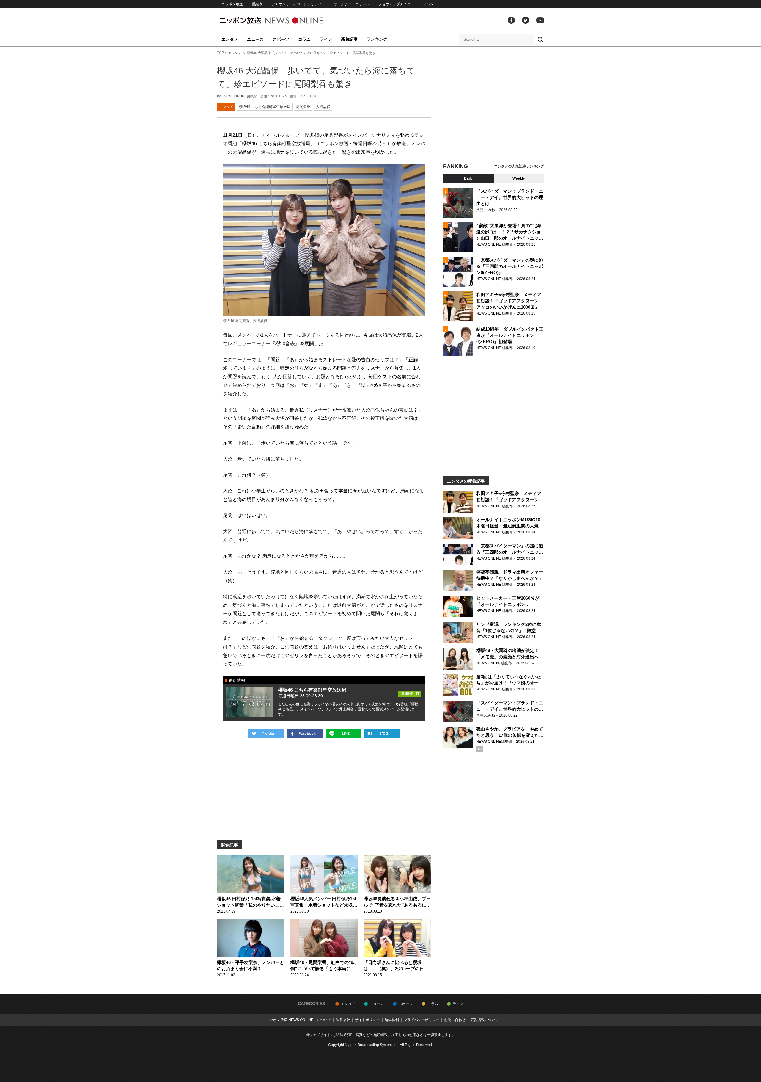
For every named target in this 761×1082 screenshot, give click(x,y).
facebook (511, 20)
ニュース (255, 39)
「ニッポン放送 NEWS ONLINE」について (296, 1020)
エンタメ (229, 39)
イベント (430, 4)
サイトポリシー (367, 1020)
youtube (540, 20)
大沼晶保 (323, 107)
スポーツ (281, 39)
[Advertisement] (493, 105)
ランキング (377, 39)
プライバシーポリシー (421, 1020)
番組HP (409, 692)
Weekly (518, 178)
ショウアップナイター (396, 4)
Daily (468, 178)
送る (343, 733)
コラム (304, 39)
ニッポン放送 (232, 4)
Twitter (525, 20)
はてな (382, 733)
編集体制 (392, 1020)
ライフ (326, 39)
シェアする (305, 733)
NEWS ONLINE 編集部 (240, 96)
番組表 (257, 4)
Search (540, 39)
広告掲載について (484, 1020)
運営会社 (343, 1020)
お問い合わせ (455, 1020)
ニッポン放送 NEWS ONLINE (282, 20)
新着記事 (349, 39)
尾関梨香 (303, 107)
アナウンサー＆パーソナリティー (298, 4)
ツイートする (266, 733)
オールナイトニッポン (352, 4)
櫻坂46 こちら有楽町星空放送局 (264, 107)
